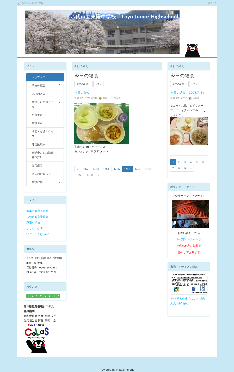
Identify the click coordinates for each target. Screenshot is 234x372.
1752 (85, 169)
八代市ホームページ (189, 239)
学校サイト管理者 (111, 98)
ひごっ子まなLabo (37, 234)
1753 (96, 169)
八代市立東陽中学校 (32, 2)
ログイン (212, 2)
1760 (90, 175)
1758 (148, 169)
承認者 (196, 98)
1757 (138, 169)
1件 (98, 83)
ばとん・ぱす (34, 228)
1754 (106, 169)
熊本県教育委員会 (37, 211)
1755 (117, 169)
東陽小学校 (33, 222)
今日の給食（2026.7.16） (188, 92)
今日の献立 (82, 92)
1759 (79, 175)
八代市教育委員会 (37, 216)
